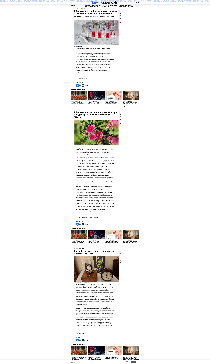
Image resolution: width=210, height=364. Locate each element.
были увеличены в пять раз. (88, 72)
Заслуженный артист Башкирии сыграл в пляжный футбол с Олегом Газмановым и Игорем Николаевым (126, 6)
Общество (76, 248)
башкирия (85, 78)
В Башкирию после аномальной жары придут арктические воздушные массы (92, 6)
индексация (84, 333)
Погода (75, 109)
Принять (133, 361)
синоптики (90, 217)
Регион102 (76, 8)
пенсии (80, 333)
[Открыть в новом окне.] (78, 85)
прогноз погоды (85, 217)
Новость (73, 5)
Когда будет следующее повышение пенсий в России (109, 6)
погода (80, 217)
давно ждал (85, 61)
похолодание (95, 217)
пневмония (81, 78)
